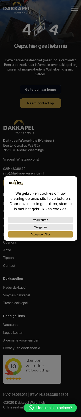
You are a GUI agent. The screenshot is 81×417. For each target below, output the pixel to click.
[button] (50, 408)
